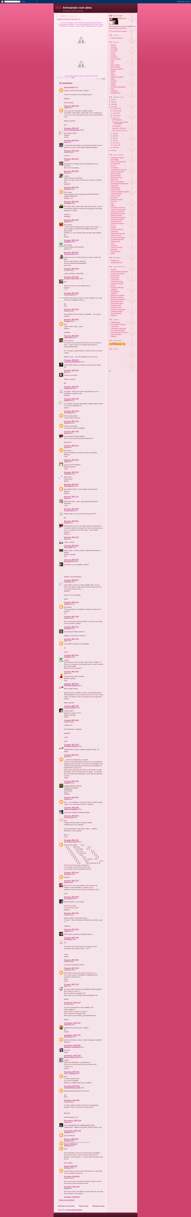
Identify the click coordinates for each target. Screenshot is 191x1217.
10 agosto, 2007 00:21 (71, 545)
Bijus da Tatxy (115, 275)
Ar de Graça (114, 167)
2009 (112, 102)
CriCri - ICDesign (70, 1073)
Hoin (112, 203)
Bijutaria (113, 45)
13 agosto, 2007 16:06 (71, 781)
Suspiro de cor (115, 241)
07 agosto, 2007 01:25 (71, 370)
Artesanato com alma (77, 7)
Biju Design (68, 1037)
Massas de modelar (117, 69)
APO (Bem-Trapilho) (71, 685)
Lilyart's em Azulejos (117, 211)
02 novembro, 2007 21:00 (72, 1120)
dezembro (116, 108)
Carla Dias (67, 203)
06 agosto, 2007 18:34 (71, 277)
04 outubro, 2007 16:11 (71, 1072)
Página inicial (83, 1206)
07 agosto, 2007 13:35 (71, 421)
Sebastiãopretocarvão (118, 233)
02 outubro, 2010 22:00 (71, 1176)
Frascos (113, 55)
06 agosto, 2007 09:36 (71, 171)
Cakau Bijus (114, 185)
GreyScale (67, 874)
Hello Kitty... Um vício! (119, 128)
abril (114, 140)
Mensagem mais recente (66, 1206)
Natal (112, 73)
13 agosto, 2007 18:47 (71, 797)
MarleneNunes (69, 486)
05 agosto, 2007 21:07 (71, 128)
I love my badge (116, 59)
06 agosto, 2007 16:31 (71, 252)
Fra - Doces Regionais (118, 330)
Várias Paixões (115, 251)
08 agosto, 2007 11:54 (71, 460)
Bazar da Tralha (116, 173)
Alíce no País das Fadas (118, 161)
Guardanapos (115, 291)
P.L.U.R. (113, 225)
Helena (66, 221)
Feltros (103, 78)
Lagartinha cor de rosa (118, 207)
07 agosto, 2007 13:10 (71, 411)
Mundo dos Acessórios (118, 217)
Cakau (66, 107)
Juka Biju (67, 628)
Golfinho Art (68, 388)
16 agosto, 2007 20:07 (71, 816)
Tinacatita (114, 245)
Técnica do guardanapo (118, 87)
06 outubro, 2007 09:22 (71, 1100)
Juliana (66, 931)
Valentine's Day (116, 93)
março (115, 142)
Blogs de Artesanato (117, 181)
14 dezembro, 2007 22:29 (72, 1131)
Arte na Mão (68, 547)
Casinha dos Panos (117, 281)
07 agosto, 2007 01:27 (71, 386)
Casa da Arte (115, 279)
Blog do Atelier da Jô (71, 1057)
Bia (65, 372)
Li (64, 160)
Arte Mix (113, 269)
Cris (65, 539)
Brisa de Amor (69, 561)
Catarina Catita (115, 189)
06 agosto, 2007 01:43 (71, 159)
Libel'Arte (114, 293)
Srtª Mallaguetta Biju (117, 239)
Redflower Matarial (117, 311)
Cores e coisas (115, 195)
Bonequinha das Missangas (119, 183)
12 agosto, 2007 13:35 (71, 684)
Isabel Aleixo (68, 337)
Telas (112, 89)
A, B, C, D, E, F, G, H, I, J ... (120, 130)
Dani (65, 986)
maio (114, 138)
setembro (116, 115)
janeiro (115, 147)
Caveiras (114, 47)
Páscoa (113, 75)
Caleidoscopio (115, 187)
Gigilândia (67, 474)
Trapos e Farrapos (116, 247)
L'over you (67, 970)
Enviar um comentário (66, 1200)
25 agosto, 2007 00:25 (71, 960)
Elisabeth (67, 321)
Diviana (113, 285)
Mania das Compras (117, 297)
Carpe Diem (114, 326)
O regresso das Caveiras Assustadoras (120, 122)
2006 (112, 150)
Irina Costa (68, 413)
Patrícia (66, 882)
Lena (65, 756)
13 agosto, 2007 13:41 (71, 744)
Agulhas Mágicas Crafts (72, 1088)
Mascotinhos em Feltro (118, 213)
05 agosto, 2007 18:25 (71, 106)
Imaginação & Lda (116, 262)
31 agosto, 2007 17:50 (71, 984)
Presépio (114, 81)
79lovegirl (67, 1024)
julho (114, 133)
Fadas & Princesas (117, 199)
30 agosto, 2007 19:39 (71, 968)
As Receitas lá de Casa (118, 324)
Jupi (112, 63)
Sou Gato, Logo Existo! (118, 237)
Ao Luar (113, 165)
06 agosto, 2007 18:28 (71, 269)
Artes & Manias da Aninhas (119, 271)
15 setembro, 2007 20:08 (72, 1045)
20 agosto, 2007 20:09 (71, 897)
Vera (65, 498)
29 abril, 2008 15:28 (70, 1166)
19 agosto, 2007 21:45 (71, 872)
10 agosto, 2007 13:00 (71, 616)
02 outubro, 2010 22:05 (71, 1186)
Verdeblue (114, 249)
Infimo (113, 205)
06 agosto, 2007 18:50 (71, 293)
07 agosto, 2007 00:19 (71, 360)
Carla (66, 447)
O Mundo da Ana (116, 221)
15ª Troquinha (116, 126)
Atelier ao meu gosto (117, 171)
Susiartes (114, 315)
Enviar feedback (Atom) (74, 1210)
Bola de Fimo (115, 277)
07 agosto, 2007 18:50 (71, 431)
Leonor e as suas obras (118, 209)
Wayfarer (67, 400)
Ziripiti (113, 253)
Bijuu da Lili (114, 179)
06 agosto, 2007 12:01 (71, 201)
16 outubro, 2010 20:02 (71, 1197)
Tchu (112, 243)
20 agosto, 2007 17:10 (71, 880)
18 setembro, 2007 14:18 (72, 1055)
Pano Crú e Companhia (118, 309)
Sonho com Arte (116, 235)
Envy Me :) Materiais (117, 287)
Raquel (66, 433)
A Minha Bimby (115, 322)
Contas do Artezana (117, 283)
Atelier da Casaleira (70, 809)
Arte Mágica (68, 939)
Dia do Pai (114, 51)
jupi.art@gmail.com (117, 38)
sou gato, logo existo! (71, 278)
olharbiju (67, 783)
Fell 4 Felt (114, 201)
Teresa (66, 799)
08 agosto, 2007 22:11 (71, 521)
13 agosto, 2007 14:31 (71, 755)
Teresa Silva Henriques (72, 130)
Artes (66, 173)
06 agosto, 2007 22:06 (71, 336)
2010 (112, 99)
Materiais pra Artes (117, 301)
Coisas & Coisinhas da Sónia (120, 191)
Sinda (66, 461)
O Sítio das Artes (116, 307)
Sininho (113, 83)
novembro (116, 111)
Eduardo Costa (69, 254)
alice (65, 673)
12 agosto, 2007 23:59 (71, 706)
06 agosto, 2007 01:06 (71, 151)
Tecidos (113, 85)
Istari (66, 142)
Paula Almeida (69, 87)
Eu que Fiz (114, 197)
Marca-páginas (115, 67)
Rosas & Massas (116, 313)
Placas (113, 79)
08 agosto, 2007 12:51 (71, 472)
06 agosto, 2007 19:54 (71, 309)
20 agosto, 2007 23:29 (71, 929)
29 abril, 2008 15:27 (70, 1144)
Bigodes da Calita (116, 177)
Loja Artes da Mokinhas (72, 362)
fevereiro (116, 145)
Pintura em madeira (117, 77)
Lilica (66, 1122)
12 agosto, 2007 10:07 (71, 671)
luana (66, 1188)
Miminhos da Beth (116, 215)
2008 (112, 104)
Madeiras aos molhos (117, 295)
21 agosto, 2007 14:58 (71, 937)
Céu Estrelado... (117, 119)
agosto (115, 118)
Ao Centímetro (115, 163)
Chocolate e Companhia (118, 328)
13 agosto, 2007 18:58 (71, 807)
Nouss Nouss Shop (117, 303)
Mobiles (113, 71)
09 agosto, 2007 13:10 (71, 537)
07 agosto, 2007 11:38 (71, 399)
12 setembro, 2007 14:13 (72, 1002)
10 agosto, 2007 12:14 (71, 602)
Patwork (113, 227)
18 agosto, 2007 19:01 (71, 840)
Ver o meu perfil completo (119, 31)
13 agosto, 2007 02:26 (71, 720)
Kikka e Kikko (115, 65)
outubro (115, 113)
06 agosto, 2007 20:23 (71, 319)
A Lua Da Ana (68, 510)
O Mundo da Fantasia (117, 223)
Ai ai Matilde (114, 159)
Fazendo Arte (115, 260)
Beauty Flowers (116, 175)
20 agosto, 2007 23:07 (71, 913)
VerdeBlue (67, 242)
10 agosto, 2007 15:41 (71, 627)
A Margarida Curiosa (117, 157)
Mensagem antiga (99, 1206)
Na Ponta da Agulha (117, 219)
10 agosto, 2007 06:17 (71, 580)
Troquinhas (114, 91)
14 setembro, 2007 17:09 (72, 1035)
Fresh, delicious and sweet (119, 332)
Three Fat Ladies (116, 334)
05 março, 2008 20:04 (71, 1139)
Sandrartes (114, 231)
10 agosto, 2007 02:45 (71, 560)
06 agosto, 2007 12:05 (71, 220)
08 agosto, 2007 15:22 (71, 484)
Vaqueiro (113, 336)
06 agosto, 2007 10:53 (71, 187)
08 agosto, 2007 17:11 (71, 496)
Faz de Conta (68, 295)
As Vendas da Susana (118, 273)
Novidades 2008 (116, 305)
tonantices (67, 582)
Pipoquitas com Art (117, 229)
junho (114, 136)
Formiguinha (68, 898)
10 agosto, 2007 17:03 (71, 639)
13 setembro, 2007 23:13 (72, 1023)
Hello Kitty (114, 57)
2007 (112, 106)
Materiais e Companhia (72, 1047)
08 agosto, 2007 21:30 (71, 509)
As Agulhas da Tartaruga (118, 169)
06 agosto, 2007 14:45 (71, 240)
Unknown (67, 189)
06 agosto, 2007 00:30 (71, 140)
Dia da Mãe (114, 49)
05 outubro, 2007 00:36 (71, 1086)
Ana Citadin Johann (71, 842)
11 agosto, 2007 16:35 (71, 655)
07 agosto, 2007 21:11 (71, 445)
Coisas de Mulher (70, 707)
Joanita (123, 18)
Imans (113, 61)
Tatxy (66, 640)
